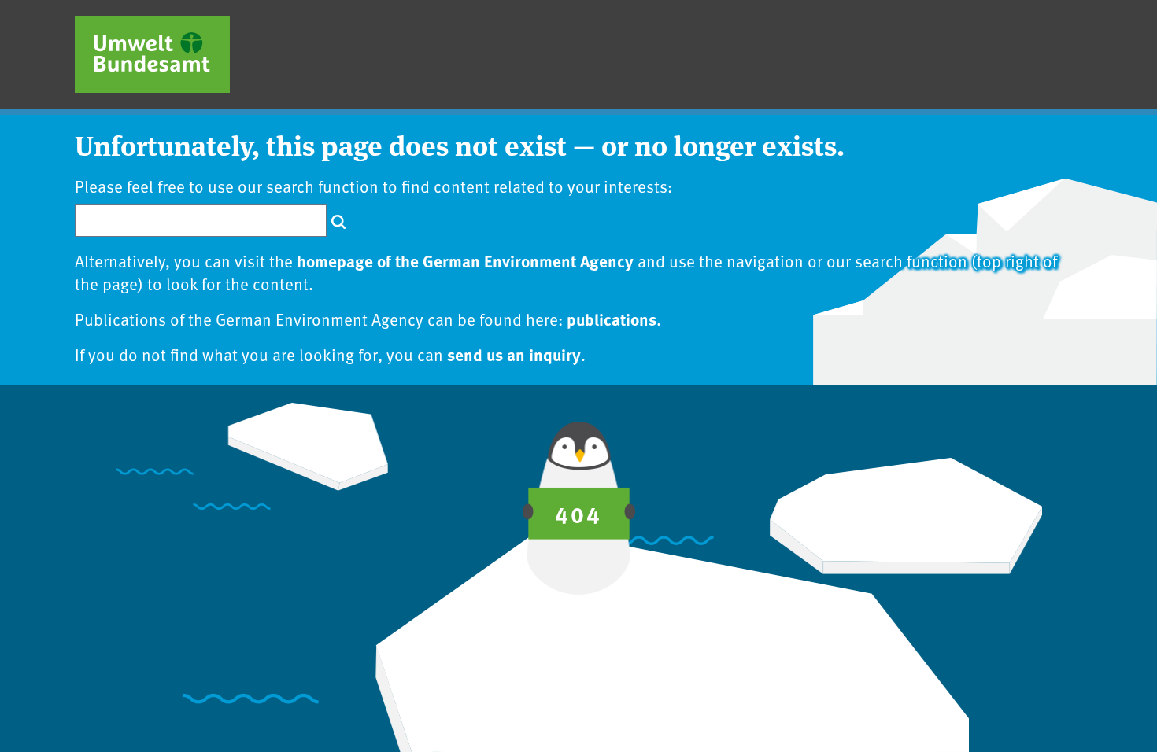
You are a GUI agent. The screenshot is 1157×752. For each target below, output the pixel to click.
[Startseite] (152, 54)
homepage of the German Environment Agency (465, 260)
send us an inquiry (514, 354)
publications (611, 318)
